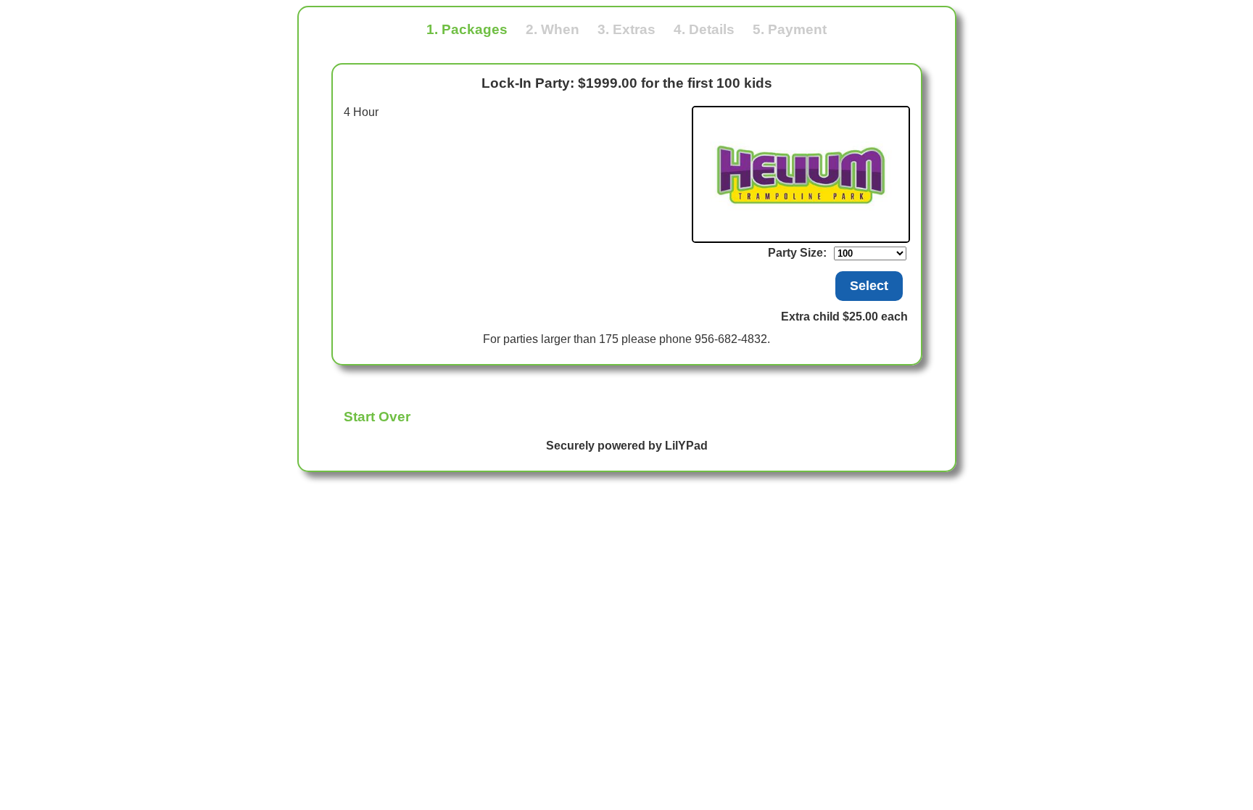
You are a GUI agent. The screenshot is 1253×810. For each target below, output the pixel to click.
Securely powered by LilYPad (627, 445)
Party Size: (797, 253)
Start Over (377, 416)
